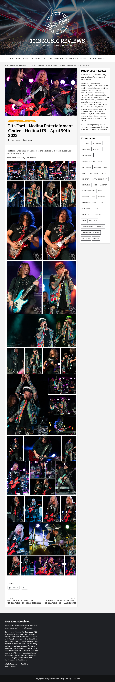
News (25, 58)
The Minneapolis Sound (90, 232)
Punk (101, 203)
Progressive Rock (89, 203)
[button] (21, 170)
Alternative (97, 143)
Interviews (70, 58)
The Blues (100, 227)
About (19, 58)
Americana (86, 149)
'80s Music (86, 143)
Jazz (95, 185)
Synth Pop (93, 221)
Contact (92, 58)
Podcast (85, 197)
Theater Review (55, 58)
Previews (81, 58)
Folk (84, 173)
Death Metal (86, 167)
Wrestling (86, 238)
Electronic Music (100, 167)
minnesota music (88, 191)
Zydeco (96, 238)
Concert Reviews (38, 58)
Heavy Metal (93, 173)
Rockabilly (99, 215)
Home (11, 58)
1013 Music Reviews (57, 41)
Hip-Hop (104, 173)
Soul (84, 221)
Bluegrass (97, 149)
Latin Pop (103, 185)
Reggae (96, 209)
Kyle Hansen (16, 140)
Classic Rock (87, 155)
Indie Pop (85, 179)
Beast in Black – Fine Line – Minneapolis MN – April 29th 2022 (24, 600)
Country (101, 161)
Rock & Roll (30, 121)
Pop (93, 197)
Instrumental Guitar (99, 179)
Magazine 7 (64, 679)
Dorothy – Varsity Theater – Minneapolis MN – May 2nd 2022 (60, 600)
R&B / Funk (86, 209)
